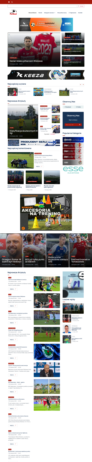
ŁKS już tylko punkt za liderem (35, 260)
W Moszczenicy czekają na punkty (72, 51)
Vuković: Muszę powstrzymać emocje (18, 365)
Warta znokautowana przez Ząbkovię (17, 433)
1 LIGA (66, 145)
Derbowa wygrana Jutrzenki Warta (45, 118)
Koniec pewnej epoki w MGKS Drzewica (33, 186)
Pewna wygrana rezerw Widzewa (16, 296)
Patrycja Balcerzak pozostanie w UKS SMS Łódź (76, 329)
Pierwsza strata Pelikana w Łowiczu (17, 279)
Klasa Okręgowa (67, 37)
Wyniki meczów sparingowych (49, 186)
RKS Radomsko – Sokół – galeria (16, 382)
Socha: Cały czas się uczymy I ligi (45, 129)
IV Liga (46, 89)
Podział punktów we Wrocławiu (16, 399)
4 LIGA (66, 162)
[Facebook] (9, 2)
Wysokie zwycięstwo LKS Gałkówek (73, 39)
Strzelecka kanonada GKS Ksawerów (17, 347)
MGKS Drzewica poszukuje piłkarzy (43, 155)
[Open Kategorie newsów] (54, 13)
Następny (52, 134)
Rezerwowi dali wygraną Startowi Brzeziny (72, 62)
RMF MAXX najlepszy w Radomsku (77, 318)
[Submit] (79, 124)
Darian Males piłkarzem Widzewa (26, 60)
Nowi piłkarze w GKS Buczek (77, 339)
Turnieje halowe (75, 315)
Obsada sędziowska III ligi (71, 310)
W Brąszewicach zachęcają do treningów (24, 91)
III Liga (73, 256)
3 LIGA (66, 156)
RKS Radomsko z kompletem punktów (18, 313)
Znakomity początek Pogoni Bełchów (45, 108)
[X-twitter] (12, 2)
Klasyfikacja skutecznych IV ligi (50, 91)
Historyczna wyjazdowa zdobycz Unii (58, 259)
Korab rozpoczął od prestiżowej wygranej (15, 186)
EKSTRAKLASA (68, 139)
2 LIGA (66, 151)
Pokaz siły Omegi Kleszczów (15, 330)
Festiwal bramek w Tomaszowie (80, 260)
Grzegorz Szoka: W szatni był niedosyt (11, 260)
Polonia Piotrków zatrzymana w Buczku (18, 416)
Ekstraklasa (13, 57)
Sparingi (48, 181)
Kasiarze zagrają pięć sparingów (75, 91)
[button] (80, 84)
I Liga (41, 126)
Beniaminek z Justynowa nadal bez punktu (19, 451)
